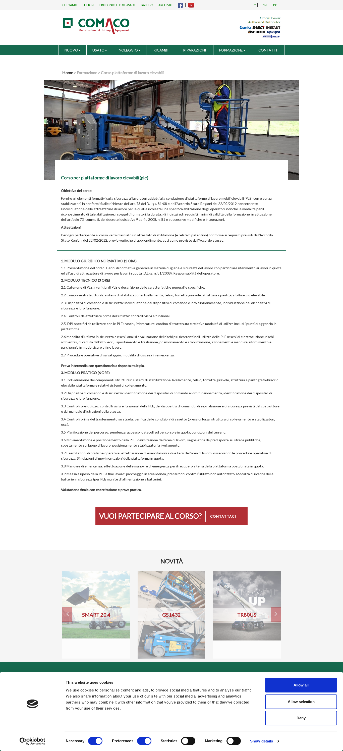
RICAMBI (160, 50)
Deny (301, 718)
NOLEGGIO (128, 50)
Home (67, 72)
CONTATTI (267, 50)
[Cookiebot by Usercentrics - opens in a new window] (32, 741)
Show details (261, 741)
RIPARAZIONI (194, 50)
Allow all (301, 685)
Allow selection (301, 702)
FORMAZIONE (231, 50)
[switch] (144, 741)
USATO (98, 50)
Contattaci (223, 516)
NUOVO (71, 50)
